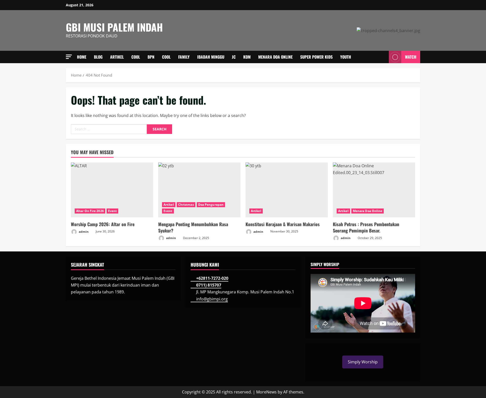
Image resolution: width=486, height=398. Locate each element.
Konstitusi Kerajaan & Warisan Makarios (283, 224)
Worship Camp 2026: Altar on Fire (102, 224)
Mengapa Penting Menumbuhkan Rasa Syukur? (193, 227)
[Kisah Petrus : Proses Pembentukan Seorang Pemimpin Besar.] (374, 189)
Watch (410, 57)
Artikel (117, 57)
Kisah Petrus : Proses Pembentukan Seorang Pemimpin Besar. (366, 227)
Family (184, 57)
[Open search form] (383, 57)
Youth (345, 57)
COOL (135, 57)
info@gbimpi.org (212, 299)
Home (81, 57)
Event (112, 211)
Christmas (186, 204)
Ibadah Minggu (210, 57)
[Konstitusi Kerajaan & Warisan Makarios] (287, 189)
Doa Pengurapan (211, 204)
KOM (247, 57)
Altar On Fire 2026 (90, 211)
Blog (98, 57)
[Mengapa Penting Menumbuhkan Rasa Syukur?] (199, 189)
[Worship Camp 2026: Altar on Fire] (112, 189)
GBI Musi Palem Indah (114, 27)
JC (234, 57)
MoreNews (266, 392)
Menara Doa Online (275, 57)
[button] (69, 57)
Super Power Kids (316, 57)
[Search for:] (109, 129)
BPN (151, 57)
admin (83, 231)
